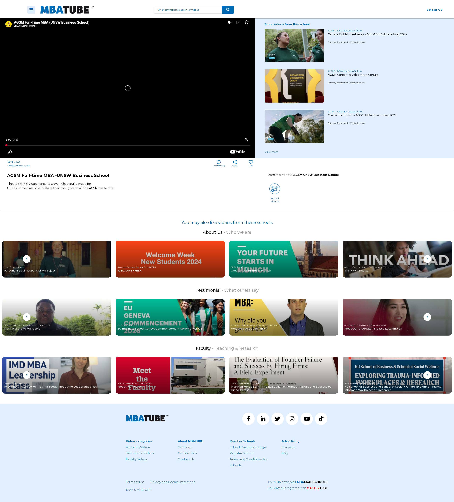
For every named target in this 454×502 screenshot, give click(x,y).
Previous (27, 259)
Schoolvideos (275, 200)
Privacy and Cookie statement (172, 482)
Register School (241, 453)
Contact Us (186, 459)
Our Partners (187, 453)
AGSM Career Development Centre (353, 74)
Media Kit (289, 447)
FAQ (285, 453)
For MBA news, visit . (298, 482)
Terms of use (135, 482)
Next (427, 259)
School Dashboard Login (248, 447)
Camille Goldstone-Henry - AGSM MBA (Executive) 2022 (367, 34)
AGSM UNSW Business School (345, 30)
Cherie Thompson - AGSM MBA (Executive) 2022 (362, 115)
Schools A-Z (434, 9)
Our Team (185, 447)
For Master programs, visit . (298, 488)
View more (271, 151)
